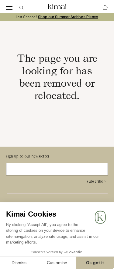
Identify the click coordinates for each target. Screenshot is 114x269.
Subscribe (96, 181)
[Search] (21, 7)
